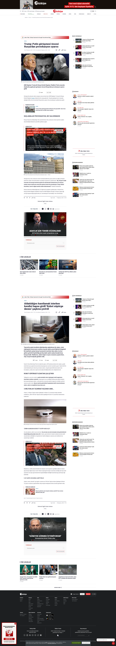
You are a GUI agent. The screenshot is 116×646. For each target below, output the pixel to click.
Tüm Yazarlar (22, 615)
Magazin (30, 614)
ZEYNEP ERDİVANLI (29, 498)
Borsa (30, 599)
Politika (21, 599)
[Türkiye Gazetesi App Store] (50, 615)
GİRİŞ (93, 11)
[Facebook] (27, 197)
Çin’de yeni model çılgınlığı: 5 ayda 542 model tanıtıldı (86, 194)
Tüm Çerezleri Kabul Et (76, 642)
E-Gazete (25, 11)
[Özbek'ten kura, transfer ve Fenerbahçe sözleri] (76, 176)
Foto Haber (31, 619)
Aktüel (56, 605)
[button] (64, 224)
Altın (29, 600)
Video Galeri (31, 621)
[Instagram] (35, 635)
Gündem (21, 597)
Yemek (56, 602)
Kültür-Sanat (65, 597)
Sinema (64, 599)
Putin (33, 98)
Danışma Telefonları (40, 619)
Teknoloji (30, 615)
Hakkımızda (39, 614)
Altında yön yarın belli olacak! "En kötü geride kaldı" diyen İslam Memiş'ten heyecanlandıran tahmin (86, 181)
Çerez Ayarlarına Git (86, 642)
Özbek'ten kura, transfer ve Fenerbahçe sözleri (85, 174)
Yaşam (56, 597)
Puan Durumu (39, 600)
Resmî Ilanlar (31, 617)
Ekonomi (30, 597)
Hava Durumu (57, 600)
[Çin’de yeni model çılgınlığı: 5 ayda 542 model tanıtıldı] (76, 196)
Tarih (64, 603)
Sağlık (56, 599)
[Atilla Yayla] (75, 103)
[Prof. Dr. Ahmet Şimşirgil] (75, 96)
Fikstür (38, 602)
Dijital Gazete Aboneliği (40, 11)
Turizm (30, 609)
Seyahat (56, 603)
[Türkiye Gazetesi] (58, 12)
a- (47, 92)
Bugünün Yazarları (23, 614)
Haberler (30, 618)
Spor (38, 597)
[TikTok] (38, 635)
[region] (58, 643)
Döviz (30, 602)
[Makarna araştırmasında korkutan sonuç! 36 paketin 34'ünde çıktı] (76, 190)
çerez (46, 642)
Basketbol (39, 606)
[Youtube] (33, 635)
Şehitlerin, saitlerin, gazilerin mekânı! (86, 96)
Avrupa (47, 600)
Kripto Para (31, 605)
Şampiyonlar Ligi (40, 603)
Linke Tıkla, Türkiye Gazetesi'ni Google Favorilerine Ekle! (37, 37)
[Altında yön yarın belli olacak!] (76, 182)
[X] (43, 209)
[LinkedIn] (48, 209)
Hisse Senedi (31, 603)
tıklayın (83, 154)
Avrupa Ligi (39, 605)
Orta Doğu (48, 599)
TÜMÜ (58, 235)
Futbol (38, 599)
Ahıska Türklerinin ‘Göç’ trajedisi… (85, 116)
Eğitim (21, 600)
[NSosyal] (51, 209)
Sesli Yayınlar (74, 600)
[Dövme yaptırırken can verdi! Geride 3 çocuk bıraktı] (78, 47)
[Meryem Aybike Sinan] (75, 116)
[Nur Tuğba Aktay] (75, 109)
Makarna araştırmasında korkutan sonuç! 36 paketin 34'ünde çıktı (86, 188)
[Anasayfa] (23, 594)
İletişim (38, 615)
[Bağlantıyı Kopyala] (59, 50)
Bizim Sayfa (74, 597)
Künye (38, 617)
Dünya (25, 41)
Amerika (47, 602)
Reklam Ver (39, 622)
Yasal (38, 621)
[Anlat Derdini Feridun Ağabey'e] (75, 123)
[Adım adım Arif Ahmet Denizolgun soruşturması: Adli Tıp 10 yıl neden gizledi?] (78, 66)
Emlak (30, 606)
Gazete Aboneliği (31, 11)
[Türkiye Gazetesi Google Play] (50, 618)
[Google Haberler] (56, 209)
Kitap (64, 602)
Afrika (47, 603)
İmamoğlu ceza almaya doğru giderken (86, 102)
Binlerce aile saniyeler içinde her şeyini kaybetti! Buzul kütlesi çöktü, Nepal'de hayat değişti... (86, 167)
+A (50, 92)
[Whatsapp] (56, 50)
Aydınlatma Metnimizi (52, 643)
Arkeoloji (65, 600)
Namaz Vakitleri (75, 599)
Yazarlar (21, 612)
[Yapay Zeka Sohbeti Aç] (113, 643)
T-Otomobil (31, 608)
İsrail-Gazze (48, 605)
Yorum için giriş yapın (60, 246)
